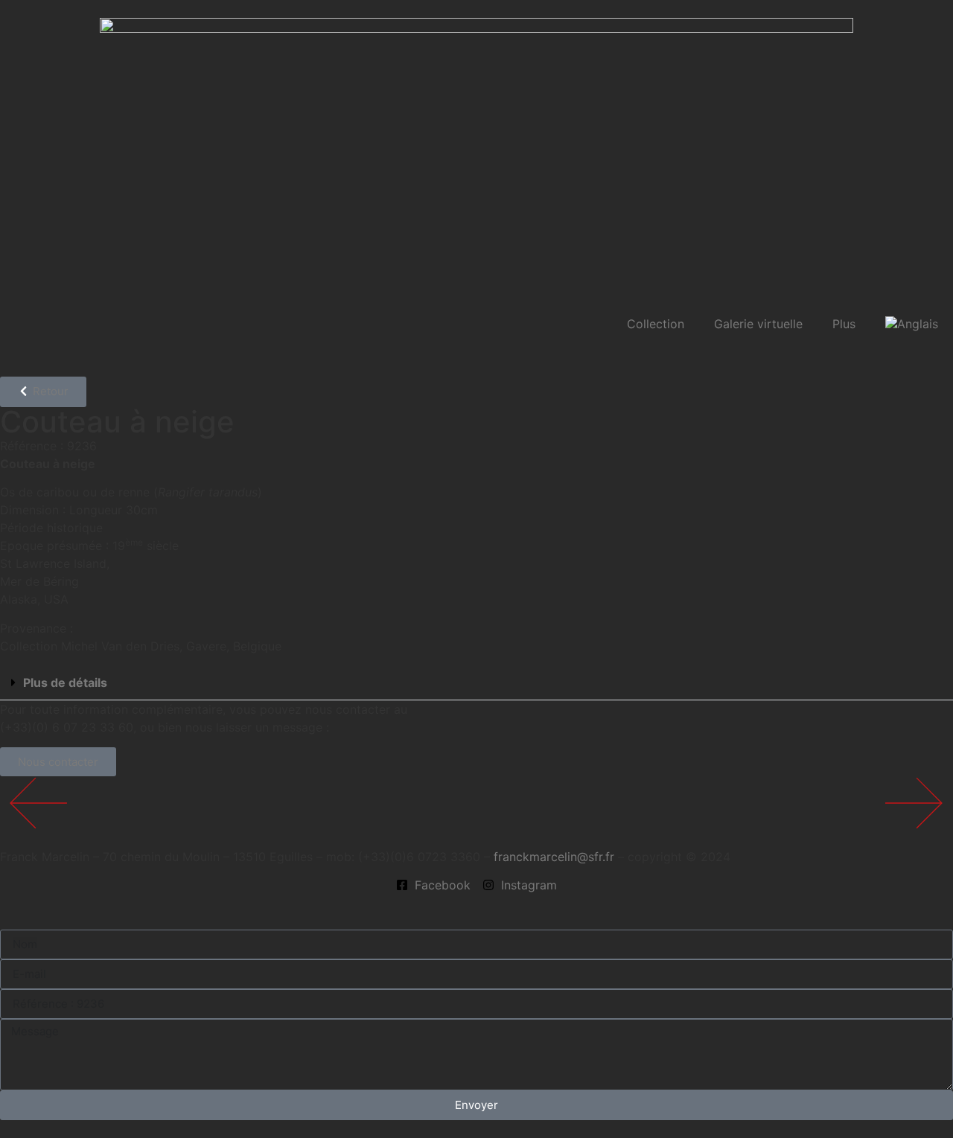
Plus (843, 323)
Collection (655, 323)
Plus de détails (65, 682)
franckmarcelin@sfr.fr (554, 856)
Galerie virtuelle (758, 323)
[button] (476, 682)
